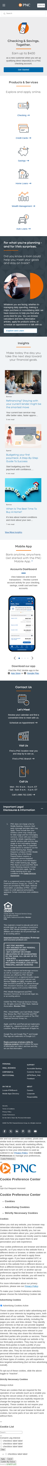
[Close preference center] (1, 1186)
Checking (22, 115)
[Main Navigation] (4, 5)
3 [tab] (25, 658)
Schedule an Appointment (22, 723)
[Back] (1, 1421)
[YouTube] (35, 1131)
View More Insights (13, 532)
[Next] (32, 658)
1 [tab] (19, 658)
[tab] (26, 1201)
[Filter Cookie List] (1, 1435)
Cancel (9, 1459)
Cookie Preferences (8, 1114)
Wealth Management (22, 206)
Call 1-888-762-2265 (22, 795)
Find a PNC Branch (22, 759)
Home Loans (22, 183)
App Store (16, 673)
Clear (3, 1449)
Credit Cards (22, 138)
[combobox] (23, 13)
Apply (3, 1459)
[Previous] (15, 658)
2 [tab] (22, 658)
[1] (32, 561)
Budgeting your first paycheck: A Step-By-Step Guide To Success (22, 458)
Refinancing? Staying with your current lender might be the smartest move (23, 404)
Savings (22, 161)
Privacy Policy (21, 1153)
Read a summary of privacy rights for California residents (18, 1043)
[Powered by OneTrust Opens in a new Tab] (8, 1464)
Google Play (33, 673)
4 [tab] (27, 658)
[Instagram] (29, 1131)
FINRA (13, 981)
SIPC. (22, 981)
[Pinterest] (23, 1131)
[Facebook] (4, 1131)
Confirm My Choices (8, 1462)
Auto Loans (22, 229)
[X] (11, 1131)
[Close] (1, 1162)
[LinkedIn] (17, 1131)
